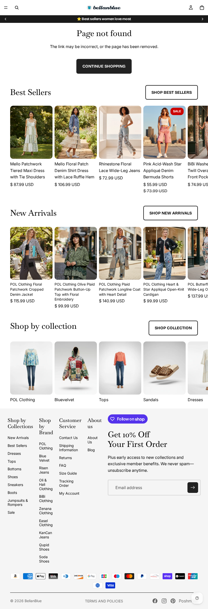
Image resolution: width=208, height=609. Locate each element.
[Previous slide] (5, 19)
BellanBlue (33, 601)
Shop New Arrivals (170, 213)
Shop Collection (173, 327)
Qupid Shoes (44, 547)
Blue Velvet (44, 458)
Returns (65, 458)
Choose (93, 151)
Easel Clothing (46, 523)
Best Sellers (17, 445)
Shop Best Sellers (171, 92)
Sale (11, 512)
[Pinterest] (173, 601)
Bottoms (14, 469)
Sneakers (15, 484)
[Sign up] (192, 487)
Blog (91, 450)
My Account (69, 493)
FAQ (62, 465)
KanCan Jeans (45, 534)
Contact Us (68, 437)
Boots (12, 492)
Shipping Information (68, 447)
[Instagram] (164, 601)
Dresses (14, 453)
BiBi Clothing (46, 498)
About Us (93, 439)
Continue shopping (104, 66)
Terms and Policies (104, 601)
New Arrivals (18, 437)
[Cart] (201, 7)
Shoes (13, 477)
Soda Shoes (44, 559)
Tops (12, 461)
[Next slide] (202, 19)
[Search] (16, 7)
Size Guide (68, 473)
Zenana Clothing (46, 510)
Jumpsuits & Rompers (18, 502)
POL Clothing (46, 446)
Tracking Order (66, 483)
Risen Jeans (44, 470)
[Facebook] (155, 601)
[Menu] (6, 7)
